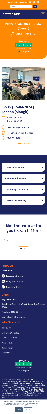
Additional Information (15, 178)
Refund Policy (7, 348)
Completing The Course (16, 189)
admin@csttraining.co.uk (11, 381)
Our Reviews (6, 328)
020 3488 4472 (33, 2)
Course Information (14, 167)
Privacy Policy (24, 403)
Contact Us (6, 353)
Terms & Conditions (9, 338)
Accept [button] (19, 409)
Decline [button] (28, 409)
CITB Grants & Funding (10, 333)
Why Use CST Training (15, 200)
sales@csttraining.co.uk (17, 2)
